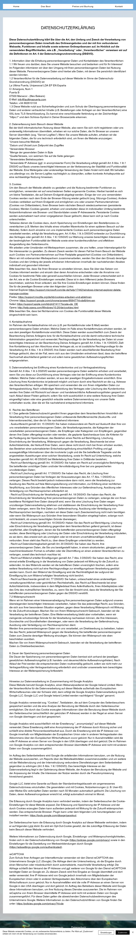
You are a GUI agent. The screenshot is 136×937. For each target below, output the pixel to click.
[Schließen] (132, 932)
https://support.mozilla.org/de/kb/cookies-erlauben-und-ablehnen (55, 297)
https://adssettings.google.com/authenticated (35, 847)
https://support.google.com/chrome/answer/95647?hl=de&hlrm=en (57, 300)
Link (30, 826)
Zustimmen (122, 932)
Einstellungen (106, 932)
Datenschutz (78, 927)
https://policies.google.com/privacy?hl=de (40, 903)
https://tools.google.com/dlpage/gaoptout (53, 815)
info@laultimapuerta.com (32, 99)
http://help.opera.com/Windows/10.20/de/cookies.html (48, 307)
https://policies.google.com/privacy (89, 840)
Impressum (56, 927)
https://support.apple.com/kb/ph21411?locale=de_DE (47, 304)
